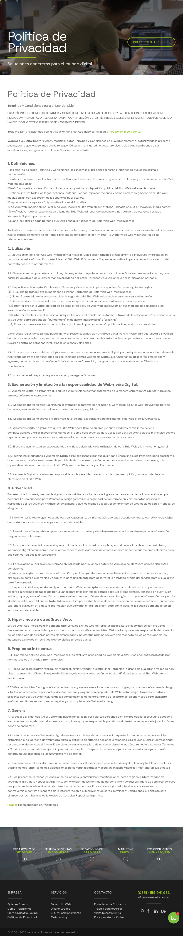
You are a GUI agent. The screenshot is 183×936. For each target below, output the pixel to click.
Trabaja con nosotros (108, 908)
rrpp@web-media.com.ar (125, 131)
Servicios (59, 892)
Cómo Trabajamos (19, 908)
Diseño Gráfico (60, 908)
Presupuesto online (151, 42)
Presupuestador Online (109, 917)
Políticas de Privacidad (22, 917)
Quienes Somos (18, 904)
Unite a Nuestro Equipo (23, 913)
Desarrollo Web (61, 904)
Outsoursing (59, 917)
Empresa (15, 892)
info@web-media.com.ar (154, 897)
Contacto (103, 892)
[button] (173, 918)
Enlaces (13, 805)
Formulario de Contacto (110, 904)
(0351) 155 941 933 (154, 892)
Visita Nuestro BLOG (107, 913)
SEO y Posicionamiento (66, 913)
